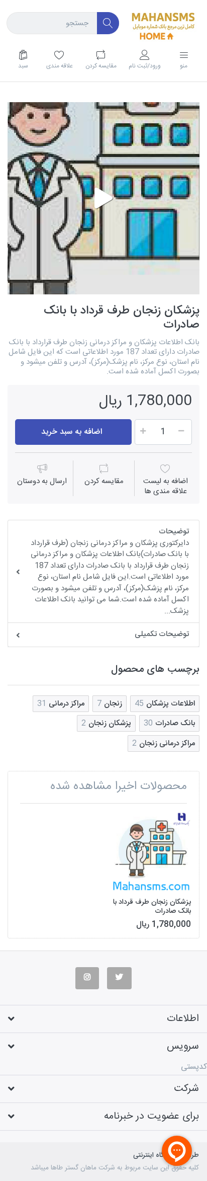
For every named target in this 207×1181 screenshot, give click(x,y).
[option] (103, 198)
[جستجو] (108, 23)
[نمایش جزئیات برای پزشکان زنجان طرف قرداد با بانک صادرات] (151, 851)
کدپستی (194, 1067)
